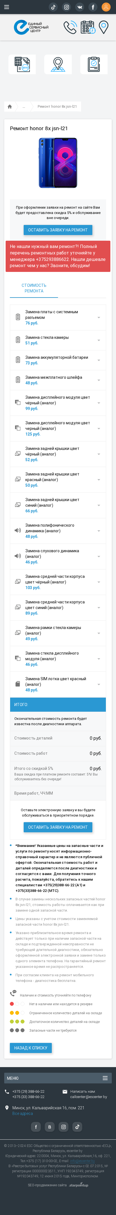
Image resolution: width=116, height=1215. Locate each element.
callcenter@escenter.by (88, 1097)
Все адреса (22, 1113)
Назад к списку (30, 1048)
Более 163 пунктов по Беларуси (102, 26)
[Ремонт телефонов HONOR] (24, 107)
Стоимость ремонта (34, 288)
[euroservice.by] (10, 107)
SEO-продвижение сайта (47, 1185)
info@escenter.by (82, 1161)
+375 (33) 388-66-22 (28, 1097)
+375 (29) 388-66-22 (28, 1091)
